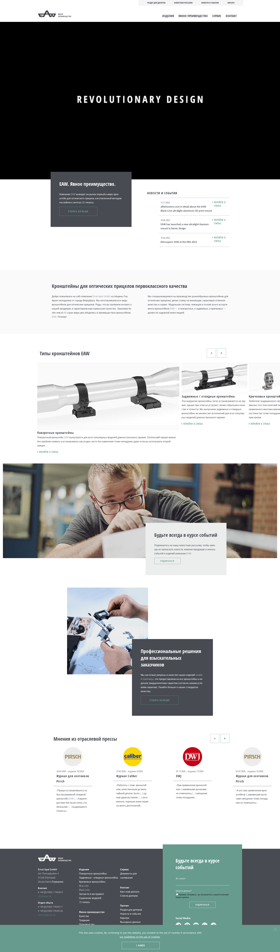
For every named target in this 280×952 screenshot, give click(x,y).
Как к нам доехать (129, 891)
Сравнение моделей (90, 898)
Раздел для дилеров (156, 2)
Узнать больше (78, 211)
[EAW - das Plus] (58, 14)
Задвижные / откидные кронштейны (99, 877)
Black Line (84, 889)
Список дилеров (129, 895)
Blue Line (84, 885)
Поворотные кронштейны (93, 873)
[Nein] (275, 928)
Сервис (216, 16)
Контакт (231, 16)
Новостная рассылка (183, 2)
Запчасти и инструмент (91, 894)
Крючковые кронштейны (92, 881)
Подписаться (167, 561)
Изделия (168, 16)
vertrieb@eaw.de (47, 915)
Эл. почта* (181, 878)
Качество (84, 916)
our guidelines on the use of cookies (140, 936)
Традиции (84, 920)
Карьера (231, 2)
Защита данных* (184, 890)
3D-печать (84, 902)
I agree (140, 945)
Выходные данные (130, 922)
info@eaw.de (44, 896)
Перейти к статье (220, 204)
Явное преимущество (193, 16)
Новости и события (210, 2)
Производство (86, 924)
